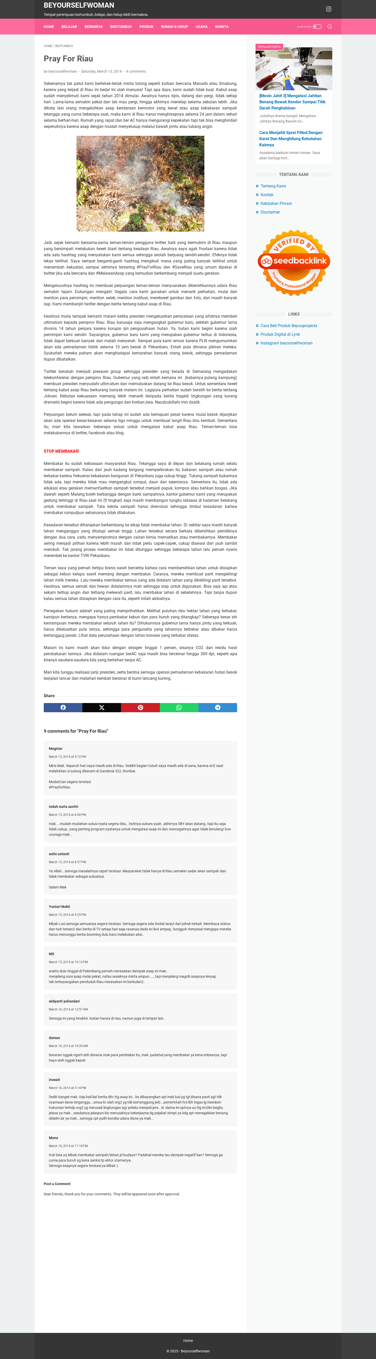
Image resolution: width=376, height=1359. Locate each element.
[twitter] (101, 707)
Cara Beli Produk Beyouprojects (289, 325)
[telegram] (217, 707)
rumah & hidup (174, 27)
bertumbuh (121, 27)
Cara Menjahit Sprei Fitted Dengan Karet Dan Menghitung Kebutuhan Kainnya (291, 138)
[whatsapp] (179, 707)
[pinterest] (140, 707)
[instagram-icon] (328, 9)
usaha (201, 27)
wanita (221, 27)
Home (49, 27)
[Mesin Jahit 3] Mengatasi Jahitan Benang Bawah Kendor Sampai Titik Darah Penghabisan (292, 101)
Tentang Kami (273, 186)
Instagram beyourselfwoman (287, 343)
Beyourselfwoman (79, 5)
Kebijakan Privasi (276, 203)
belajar (69, 27)
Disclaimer (270, 212)
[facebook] (63, 707)
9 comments (136, 71)
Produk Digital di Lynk (280, 334)
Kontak (267, 194)
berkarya (94, 27)
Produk (146, 27)
